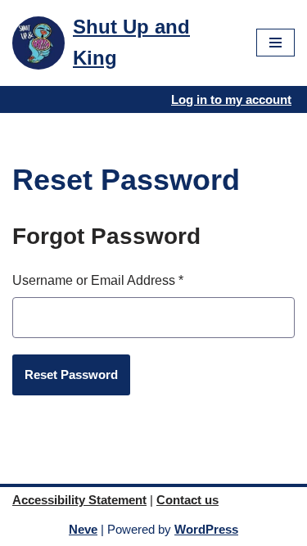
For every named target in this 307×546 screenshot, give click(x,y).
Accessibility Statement (79, 500)
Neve (83, 529)
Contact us (187, 500)
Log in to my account (231, 99)
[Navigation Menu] (275, 42)
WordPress (206, 529)
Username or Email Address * (97, 280)
